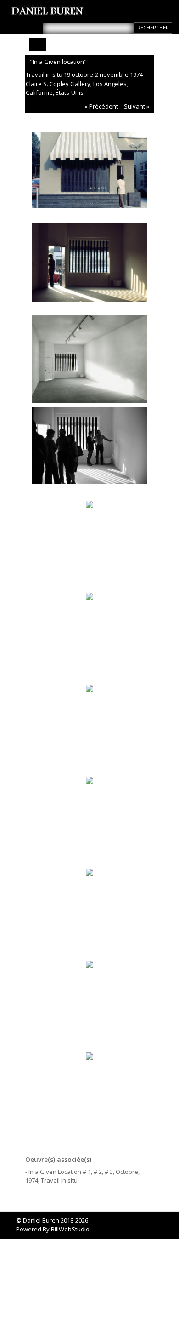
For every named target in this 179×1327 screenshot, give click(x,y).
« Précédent (101, 106)
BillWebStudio (70, 1229)
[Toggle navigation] (37, 44)
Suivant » (136, 106)
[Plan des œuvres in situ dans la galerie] (89, 908)
